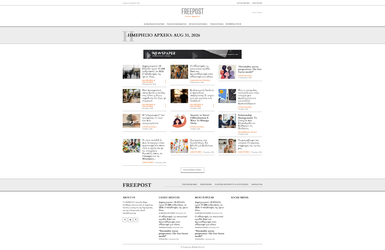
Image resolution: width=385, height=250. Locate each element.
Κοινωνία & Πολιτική (149, 81)
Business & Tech (247, 132)
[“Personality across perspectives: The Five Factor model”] (227, 72)
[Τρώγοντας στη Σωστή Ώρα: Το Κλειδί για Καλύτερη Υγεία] (179, 146)
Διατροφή (148, 162)
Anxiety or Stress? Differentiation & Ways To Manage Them (200, 119)
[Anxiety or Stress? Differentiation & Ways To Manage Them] (179, 121)
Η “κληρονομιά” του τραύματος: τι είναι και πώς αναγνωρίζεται (153, 119)
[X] (136, 219)
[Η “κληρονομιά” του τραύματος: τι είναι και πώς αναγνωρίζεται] (131, 121)
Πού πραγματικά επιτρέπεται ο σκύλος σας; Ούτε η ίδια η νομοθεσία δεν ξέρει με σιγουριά (154, 96)
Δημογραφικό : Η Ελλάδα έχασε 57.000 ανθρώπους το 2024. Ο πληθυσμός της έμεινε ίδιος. (153, 71)
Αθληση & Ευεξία (200, 80)
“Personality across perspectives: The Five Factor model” (250, 69)
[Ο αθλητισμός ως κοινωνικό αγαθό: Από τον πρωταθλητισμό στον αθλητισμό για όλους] (179, 72)
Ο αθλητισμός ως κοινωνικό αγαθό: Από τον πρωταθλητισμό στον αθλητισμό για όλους (173, 220)
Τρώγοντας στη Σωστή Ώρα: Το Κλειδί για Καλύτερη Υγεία (201, 144)
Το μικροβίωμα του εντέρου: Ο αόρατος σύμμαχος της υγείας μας (249, 144)
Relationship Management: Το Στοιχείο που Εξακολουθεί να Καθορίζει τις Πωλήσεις (247, 121)
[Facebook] (125, 219)
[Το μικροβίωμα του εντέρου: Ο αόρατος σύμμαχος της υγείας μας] (227, 146)
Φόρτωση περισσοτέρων (192, 170)
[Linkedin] (130, 219)
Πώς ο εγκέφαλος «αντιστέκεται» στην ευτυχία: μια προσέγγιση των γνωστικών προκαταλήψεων (248, 97)
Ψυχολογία (245, 76)
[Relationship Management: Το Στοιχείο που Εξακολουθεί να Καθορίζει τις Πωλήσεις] (227, 121)
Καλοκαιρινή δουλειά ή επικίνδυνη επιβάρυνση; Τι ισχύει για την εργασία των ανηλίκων (202, 96)
